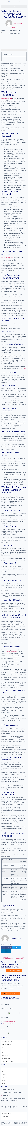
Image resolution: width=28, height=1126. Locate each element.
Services (4, 1074)
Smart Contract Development (8, 1047)
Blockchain (15, 27)
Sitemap (4, 1119)
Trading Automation (6, 1052)
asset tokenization (12, 651)
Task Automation (6, 1055)
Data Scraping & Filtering (7, 1061)
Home (3, 1069)
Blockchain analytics (6, 257)
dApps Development (6, 1044)
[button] (14, 6)
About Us (4, 1071)
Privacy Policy (5, 1116)
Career (3, 1083)
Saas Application (5, 1050)
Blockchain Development (7, 1041)
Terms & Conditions (6, 1113)
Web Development (6, 1058)
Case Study (4, 1077)
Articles (4, 1080)
